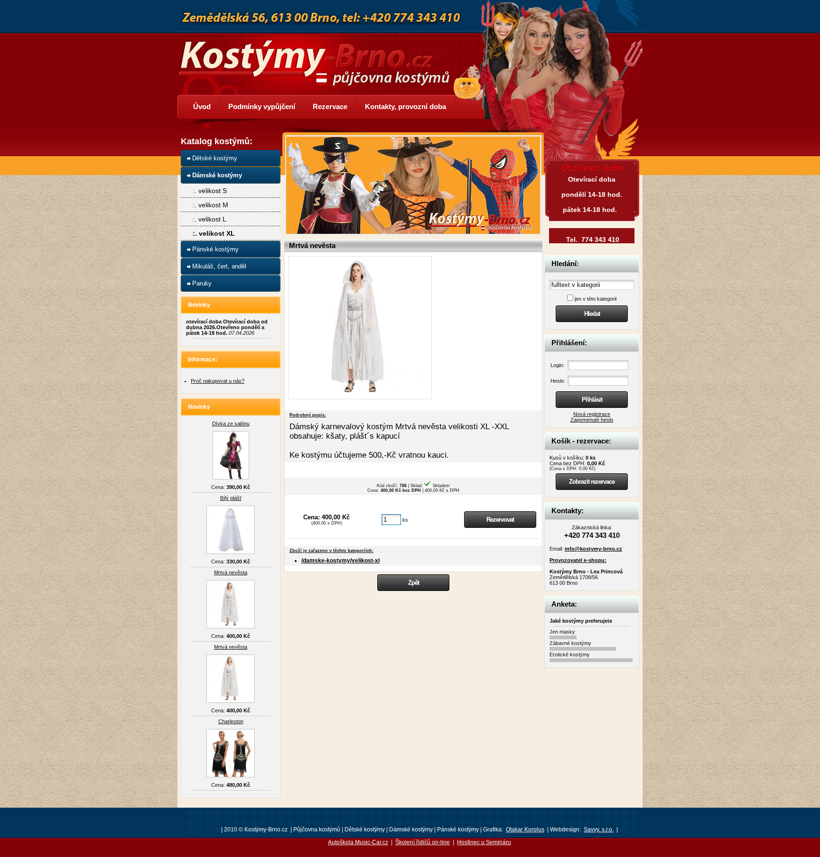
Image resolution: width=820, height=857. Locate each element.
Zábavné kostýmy (570, 643)
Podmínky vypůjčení (261, 106)
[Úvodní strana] (319, 55)
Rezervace (330, 106)
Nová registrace (591, 414)
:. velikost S (210, 190)
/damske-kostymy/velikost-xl (340, 560)
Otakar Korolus (525, 829)
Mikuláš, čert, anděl (219, 266)
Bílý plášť (231, 498)
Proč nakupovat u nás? (217, 381)
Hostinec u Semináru (484, 842)
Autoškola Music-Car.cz (358, 842)
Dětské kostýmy (214, 158)
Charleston (230, 721)
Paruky (202, 283)
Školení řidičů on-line (422, 842)
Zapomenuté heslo (591, 420)
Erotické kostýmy (570, 654)
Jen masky (562, 632)
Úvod (202, 106)
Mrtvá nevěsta (230, 572)
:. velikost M (210, 205)
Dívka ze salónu (231, 423)
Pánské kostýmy (215, 249)
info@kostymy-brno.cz (593, 549)
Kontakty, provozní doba (405, 106)
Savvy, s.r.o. (599, 829)
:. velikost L (209, 219)
